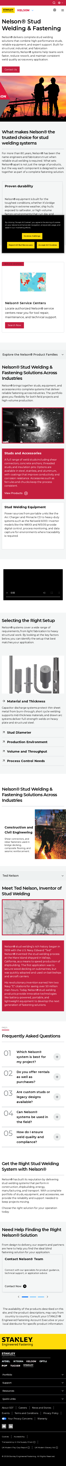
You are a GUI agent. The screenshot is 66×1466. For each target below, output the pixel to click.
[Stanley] (8, 10)
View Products (13, 493)
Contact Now (13, 1286)
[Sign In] (54, 10)
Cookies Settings (32, 236)
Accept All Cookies (48, 245)
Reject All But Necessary (21, 245)
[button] (54, 2)
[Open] (57, 1057)
